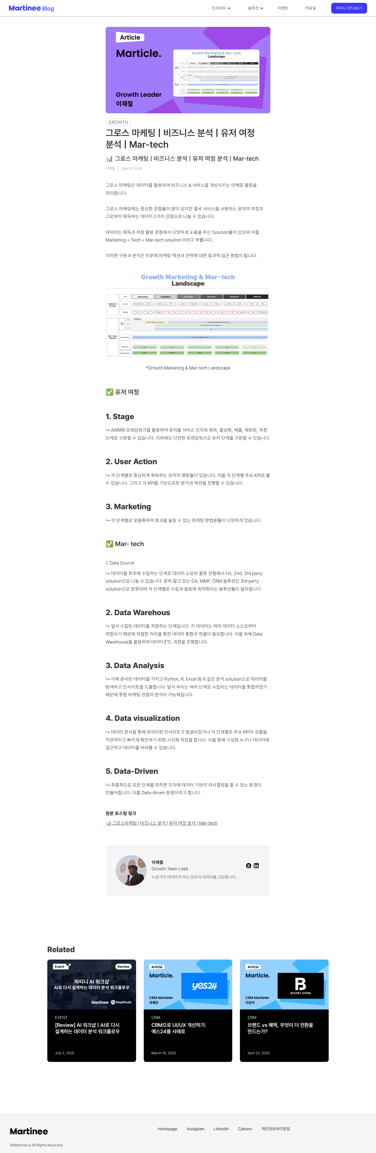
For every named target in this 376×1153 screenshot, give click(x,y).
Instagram (195, 1128)
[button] (220, 8)
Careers (245, 1128)
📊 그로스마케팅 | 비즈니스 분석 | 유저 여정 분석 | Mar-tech (161, 823)
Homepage (168, 1128)
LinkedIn (221, 1128)
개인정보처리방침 (275, 1128)
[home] (47, 8)
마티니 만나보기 (349, 8)
